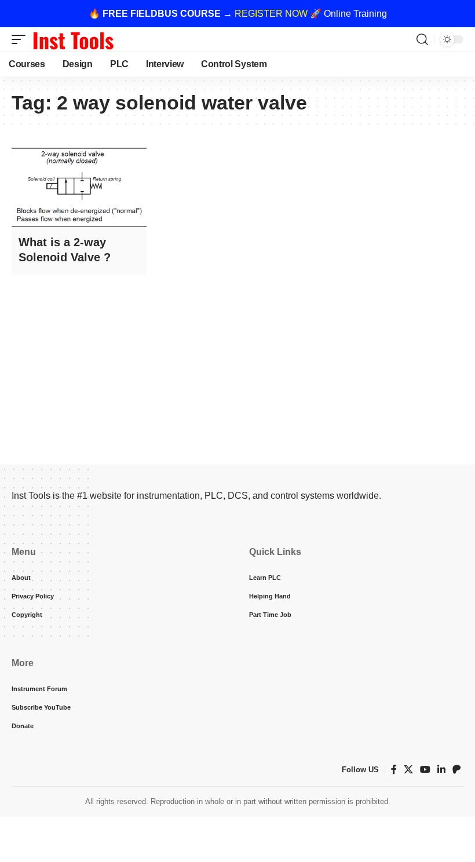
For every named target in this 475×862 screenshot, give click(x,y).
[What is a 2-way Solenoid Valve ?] (79, 187)
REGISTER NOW (271, 14)
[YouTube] (425, 769)
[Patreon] (456, 769)
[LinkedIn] (441, 769)
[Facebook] (394, 769)
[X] (408, 769)
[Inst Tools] (73, 39)
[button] (21, 39)
